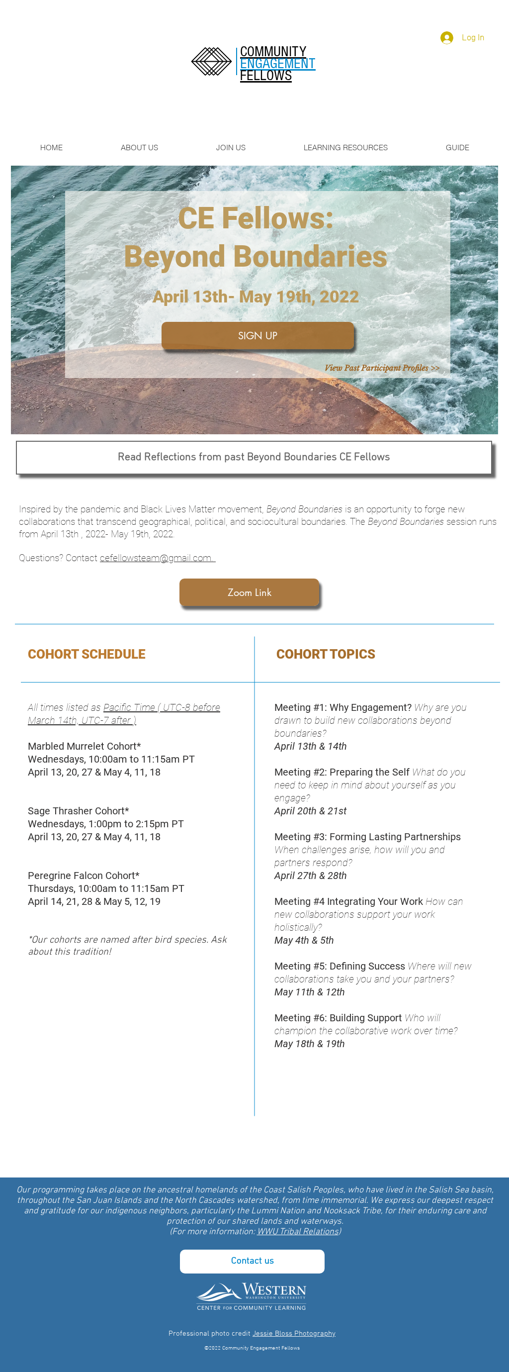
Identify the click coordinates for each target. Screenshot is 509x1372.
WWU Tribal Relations (298, 1232)
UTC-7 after (106, 720)
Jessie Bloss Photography (294, 1333)
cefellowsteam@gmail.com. (158, 558)
